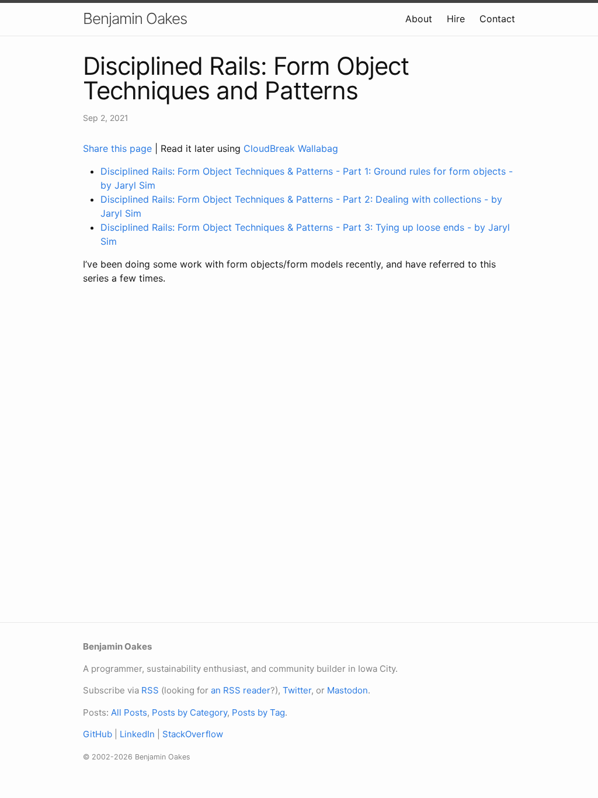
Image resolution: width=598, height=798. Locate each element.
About (418, 19)
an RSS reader (240, 690)
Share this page (119, 148)
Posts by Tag (258, 712)
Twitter (297, 690)
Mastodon (347, 690)
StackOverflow (192, 734)
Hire (456, 19)
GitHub (97, 734)
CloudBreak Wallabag (291, 148)
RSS (150, 690)
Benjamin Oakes (135, 18)
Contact (497, 19)
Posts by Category (189, 712)
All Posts (129, 712)
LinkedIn (137, 734)
